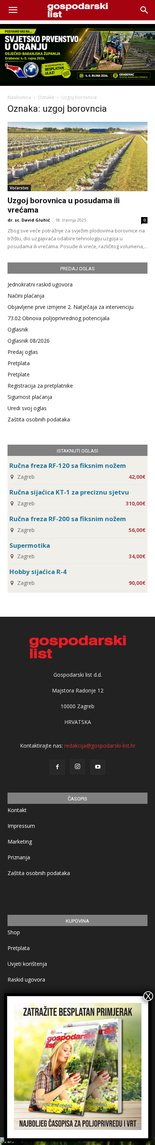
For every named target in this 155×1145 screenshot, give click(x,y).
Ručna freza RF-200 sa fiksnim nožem (67, 518)
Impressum (21, 825)
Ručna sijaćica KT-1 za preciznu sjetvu (69, 492)
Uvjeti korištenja (27, 963)
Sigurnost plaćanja (30, 396)
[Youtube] (97, 767)
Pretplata (19, 363)
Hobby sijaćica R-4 (38, 571)
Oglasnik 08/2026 (29, 340)
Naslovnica (19, 97)
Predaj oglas (23, 351)
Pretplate (19, 374)
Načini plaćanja (26, 295)
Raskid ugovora (26, 979)
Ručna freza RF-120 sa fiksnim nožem (67, 465)
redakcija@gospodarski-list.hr (99, 745)
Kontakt (17, 810)
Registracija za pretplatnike (40, 385)
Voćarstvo (19, 187)
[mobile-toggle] (13, 10)
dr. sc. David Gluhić (29, 220)
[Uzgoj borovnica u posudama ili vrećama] (77, 156)
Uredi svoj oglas (27, 408)
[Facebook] (57, 767)
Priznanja (19, 857)
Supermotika (29, 545)
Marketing (20, 841)
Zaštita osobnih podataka (39, 419)
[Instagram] (77, 766)
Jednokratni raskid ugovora (40, 284)
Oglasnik (18, 329)
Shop (14, 932)
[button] (144, 10)
